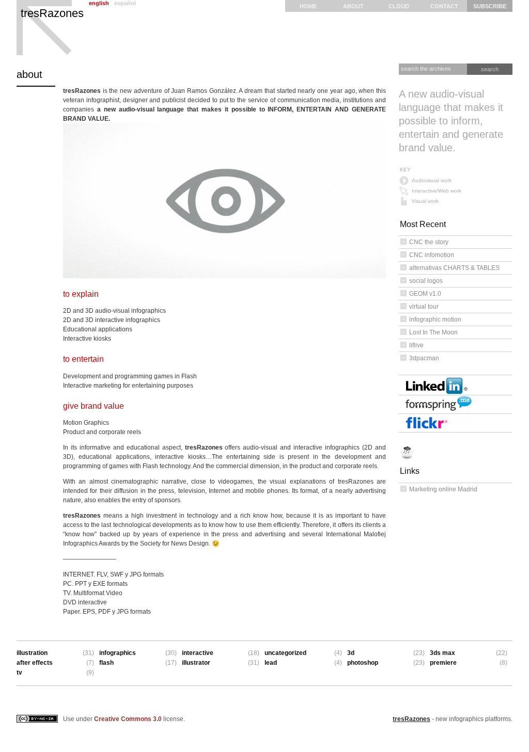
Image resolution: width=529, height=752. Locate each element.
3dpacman (424, 358)
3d (350, 653)
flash (106, 662)
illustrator (196, 662)
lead (270, 662)
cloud (398, 6)
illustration (32, 653)
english (99, 3)
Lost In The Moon (433, 332)
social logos (426, 280)
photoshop (362, 662)
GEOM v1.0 (425, 293)
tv (19, 672)
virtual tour (424, 306)
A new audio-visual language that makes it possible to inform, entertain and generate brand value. (451, 120)
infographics (117, 653)
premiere (443, 662)
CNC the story (428, 242)
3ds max (442, 653)
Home (308, 6)
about (353, 6)
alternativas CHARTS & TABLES (454, 267)
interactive (197, 653)
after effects (35, 662)
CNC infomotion (431, 255)
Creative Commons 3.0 (128, 719)
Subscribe (489, 6)
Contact (444, 6)
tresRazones (52, 13)
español (125, 3)
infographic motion (435, 319)
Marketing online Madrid (443, 489)
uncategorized (285, 653)
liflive (416, 345)
